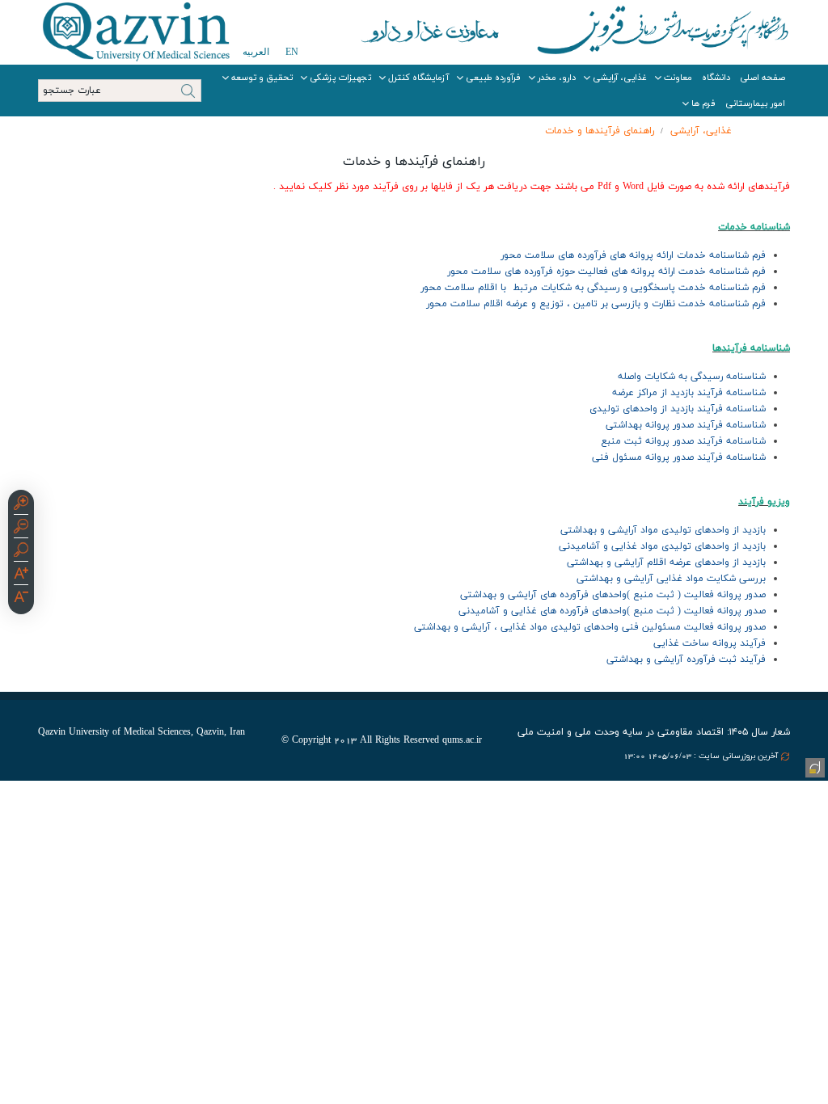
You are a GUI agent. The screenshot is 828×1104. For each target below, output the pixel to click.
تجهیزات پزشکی (340, 77)
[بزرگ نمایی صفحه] (21, 505)
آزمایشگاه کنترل (418, 77)
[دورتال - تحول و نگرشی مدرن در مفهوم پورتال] (813, 766)
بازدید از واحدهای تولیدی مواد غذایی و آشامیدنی (662, 546)
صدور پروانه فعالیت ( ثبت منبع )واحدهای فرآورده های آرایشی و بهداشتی (613, 594)
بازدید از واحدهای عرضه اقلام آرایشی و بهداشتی (666, 562)
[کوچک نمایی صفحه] (21, 528)
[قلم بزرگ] (21, 575)
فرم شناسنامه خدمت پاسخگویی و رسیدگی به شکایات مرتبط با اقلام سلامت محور (593, 287)
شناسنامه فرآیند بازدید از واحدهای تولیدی (677, 408)
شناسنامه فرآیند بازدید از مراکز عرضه (689, 392)
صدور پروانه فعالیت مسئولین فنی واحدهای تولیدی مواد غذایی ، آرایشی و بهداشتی (590, 627)
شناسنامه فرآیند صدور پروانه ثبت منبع (683, 441)
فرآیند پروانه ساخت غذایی (709, 643)
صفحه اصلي (762, 77)
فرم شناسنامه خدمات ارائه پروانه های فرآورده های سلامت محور (633, 255)
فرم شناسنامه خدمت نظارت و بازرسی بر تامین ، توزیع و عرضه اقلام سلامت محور (596, 303)
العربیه (256, 51)
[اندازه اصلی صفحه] (21, 552)
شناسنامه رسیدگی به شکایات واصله (692, 376)
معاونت (678, 77)
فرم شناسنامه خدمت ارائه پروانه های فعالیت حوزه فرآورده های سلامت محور (606, 271)
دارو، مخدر (557, 77)
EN (291, 51)
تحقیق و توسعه (262, 77)
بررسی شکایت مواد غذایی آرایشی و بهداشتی (671, 578)
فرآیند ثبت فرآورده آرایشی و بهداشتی (686, 659)
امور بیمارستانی (755, 103)
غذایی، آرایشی (620, 77)
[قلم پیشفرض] (21, 599)
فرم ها (703, 103)
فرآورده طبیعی (493, 77)
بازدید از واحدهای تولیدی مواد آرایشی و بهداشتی (663, 530)
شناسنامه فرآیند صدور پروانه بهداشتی (686, 425)
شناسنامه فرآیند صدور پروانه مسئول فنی (679, 457)
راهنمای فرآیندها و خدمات (599, 130)
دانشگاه (716, 77)
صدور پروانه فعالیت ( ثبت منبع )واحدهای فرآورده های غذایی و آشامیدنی (612, 611)
